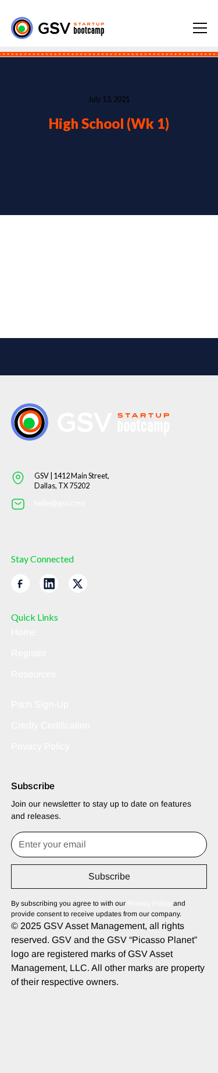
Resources (33, 674)
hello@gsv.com (59, 503)
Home (23, 632)
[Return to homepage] (57, 28)
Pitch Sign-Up (40, 704)
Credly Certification (50, 725)
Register (28, 653)
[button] (193, 28)
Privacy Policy (40, 746)
